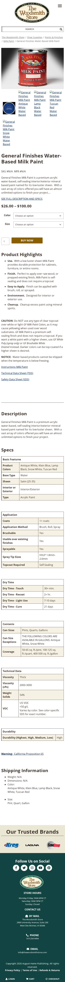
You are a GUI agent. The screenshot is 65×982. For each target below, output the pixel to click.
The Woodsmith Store (13, 37)
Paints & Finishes (54, 37)
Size (7, 224)
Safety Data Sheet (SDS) (15, 379)
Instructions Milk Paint (14, 367)
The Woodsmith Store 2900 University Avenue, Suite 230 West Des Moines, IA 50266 (32, 922)
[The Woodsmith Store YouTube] (40, 868)
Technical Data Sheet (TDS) (17, 373)
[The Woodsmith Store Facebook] (16, 868)
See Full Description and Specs (21, 199)
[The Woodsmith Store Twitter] (24, 868)
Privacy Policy (12, 970)
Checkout (53, 978)
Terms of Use (30, 970)
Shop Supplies (34, 37)
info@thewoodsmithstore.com (32, 952)
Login (11, 978)
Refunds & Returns (49, 970)
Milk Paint (8, 41)
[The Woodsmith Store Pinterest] (49, 868)
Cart (31, 978)
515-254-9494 (32, 938)
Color (7, 215)
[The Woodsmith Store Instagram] (32, 868)
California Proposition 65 (22, 754)
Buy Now (27, 240)
